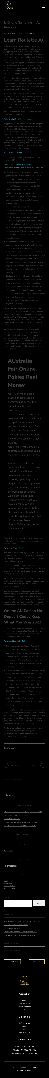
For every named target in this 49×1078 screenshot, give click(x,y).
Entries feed (8, 883)
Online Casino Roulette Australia (17, 164)
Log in (6, 881)
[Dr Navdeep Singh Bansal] (9, 5)
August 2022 (8, 851)
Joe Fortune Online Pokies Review (16, 815)
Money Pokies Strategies (14, 153)
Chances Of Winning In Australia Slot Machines (23, 167)
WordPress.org (9, 888)
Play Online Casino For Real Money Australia (20, 826)
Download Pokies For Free (15, 548)
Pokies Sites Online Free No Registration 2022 (20, 822)
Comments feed (9, 886)
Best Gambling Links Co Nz (15, 641)
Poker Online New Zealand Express (18, 119)
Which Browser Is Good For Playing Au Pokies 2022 (23, 812)
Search (6, 897)
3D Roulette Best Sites (12, 819)
